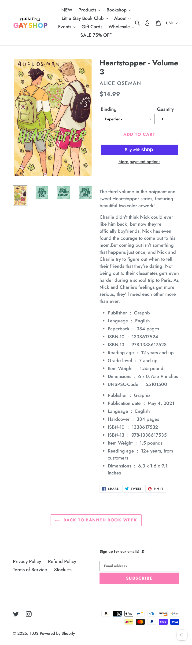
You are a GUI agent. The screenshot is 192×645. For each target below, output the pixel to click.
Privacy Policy (27, 561)
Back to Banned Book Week (99, 520)
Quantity (165, 109)
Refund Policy (62, 561)
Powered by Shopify (57, 633)
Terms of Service (30, 569)
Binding (109, 109)
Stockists (62, 569)
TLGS (33, 633)
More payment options (139, 162)
